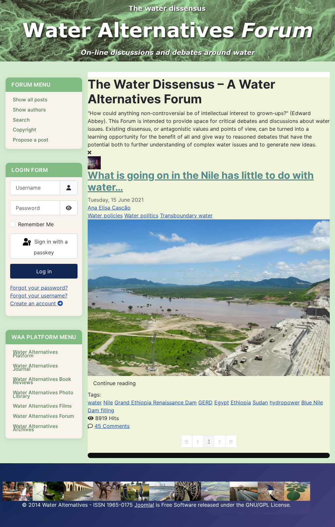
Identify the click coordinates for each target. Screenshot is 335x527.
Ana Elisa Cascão (109, 207)
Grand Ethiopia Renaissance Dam (156, 402)
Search (21, 120)
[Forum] (167, 30)
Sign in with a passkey (50, 247)
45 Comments (112, 426)
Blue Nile (312, 402)
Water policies (105, 215)
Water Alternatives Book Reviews (42, 381)
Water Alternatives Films (42, 406)
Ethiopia (241, 402)
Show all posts (30, 99)
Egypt (221, 402)
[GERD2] (209, 297)
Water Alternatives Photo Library (43, 394)
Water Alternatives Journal (35, 367)
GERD (205, 402)
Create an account (34, 303)
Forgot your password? (39, 287)
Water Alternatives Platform (35, 354)
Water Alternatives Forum (43, 416)
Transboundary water (186, 215)
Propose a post (30, 140)
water (95, 402)
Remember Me (36, 224)
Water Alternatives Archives (35, 428)
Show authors (29, 110)
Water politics (141, 215)
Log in (44, 271)
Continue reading (114, 383)
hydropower (285, 402)
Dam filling (101, 410)
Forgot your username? (38, 295)
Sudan (260, 402)
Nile (108, 402)
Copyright (24, 130)
